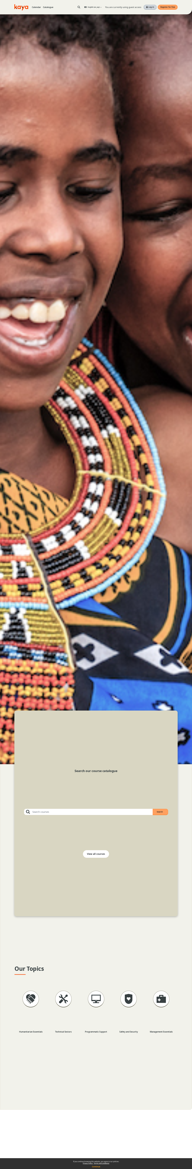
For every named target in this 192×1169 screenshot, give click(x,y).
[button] (79, 7)
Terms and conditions (101, 1163)
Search (162, 811)
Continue (96, 1166)
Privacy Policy (88, 1163)
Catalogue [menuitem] (48, 7)
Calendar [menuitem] (36, 7)
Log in (151, 7)
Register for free (167, 7)
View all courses (96, 853)
